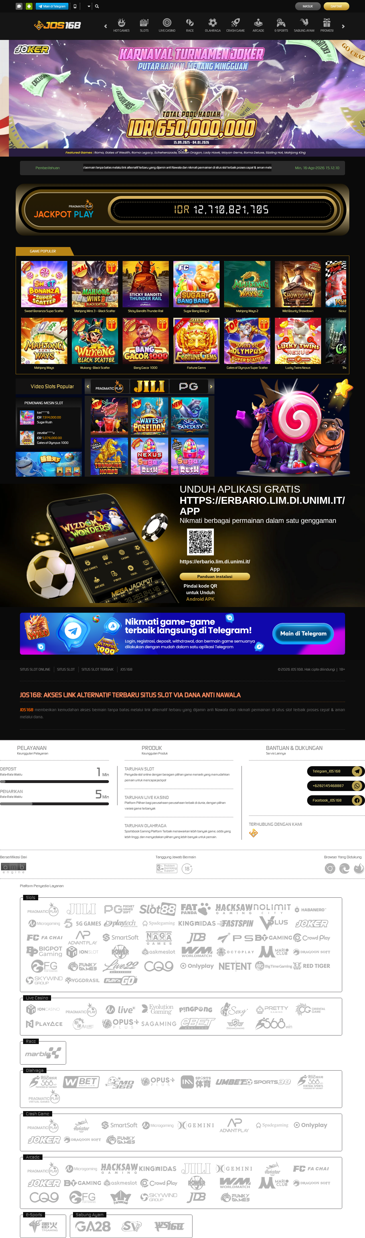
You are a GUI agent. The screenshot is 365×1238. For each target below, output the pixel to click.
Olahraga (213, 31)
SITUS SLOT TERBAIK (97, 669)
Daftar (336, 6)
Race (190, 31)
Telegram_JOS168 (326, 771)
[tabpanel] (182, 98)
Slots (144, 31)
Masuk (308, 6)
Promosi (327, 31)
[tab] (110, 386)
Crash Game (235, 31)
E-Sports (281, 31)
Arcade (258, 31)
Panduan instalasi (214, 576)
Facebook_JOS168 (327, 800)
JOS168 (126, 669)
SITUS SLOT (66, 669)
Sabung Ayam (304, 31)
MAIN (47, 284)
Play (84, 214)
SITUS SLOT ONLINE (35, 669)
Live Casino (167, 31)
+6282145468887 (328, 786)
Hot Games (121, 31)
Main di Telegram (54, 6)
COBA (112, 410)
